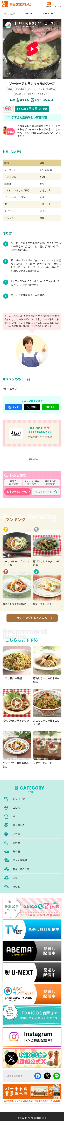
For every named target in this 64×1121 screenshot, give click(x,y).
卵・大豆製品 (20, 860)
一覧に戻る (32, 459)
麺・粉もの (19, 825)
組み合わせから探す (50, 482)
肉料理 (16, 843)
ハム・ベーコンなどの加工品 (41, 89)
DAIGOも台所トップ (12, 13)
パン (15, 816)
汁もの (16, 834)
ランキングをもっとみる (32, 618)
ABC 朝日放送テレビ (16, 4)
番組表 (48, 6)
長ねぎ (30, 93)
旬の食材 (20, 89)
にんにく (19, 93)
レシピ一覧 (19, 799)
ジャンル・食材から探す (31, 482)
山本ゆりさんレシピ (17, 491)
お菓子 (16, 878)
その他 (16, 886)
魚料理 (16, 851)
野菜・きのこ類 (21, 869)
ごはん (16, 807)
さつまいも (42, 93)
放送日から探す (13, 482)
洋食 (10, 89)
